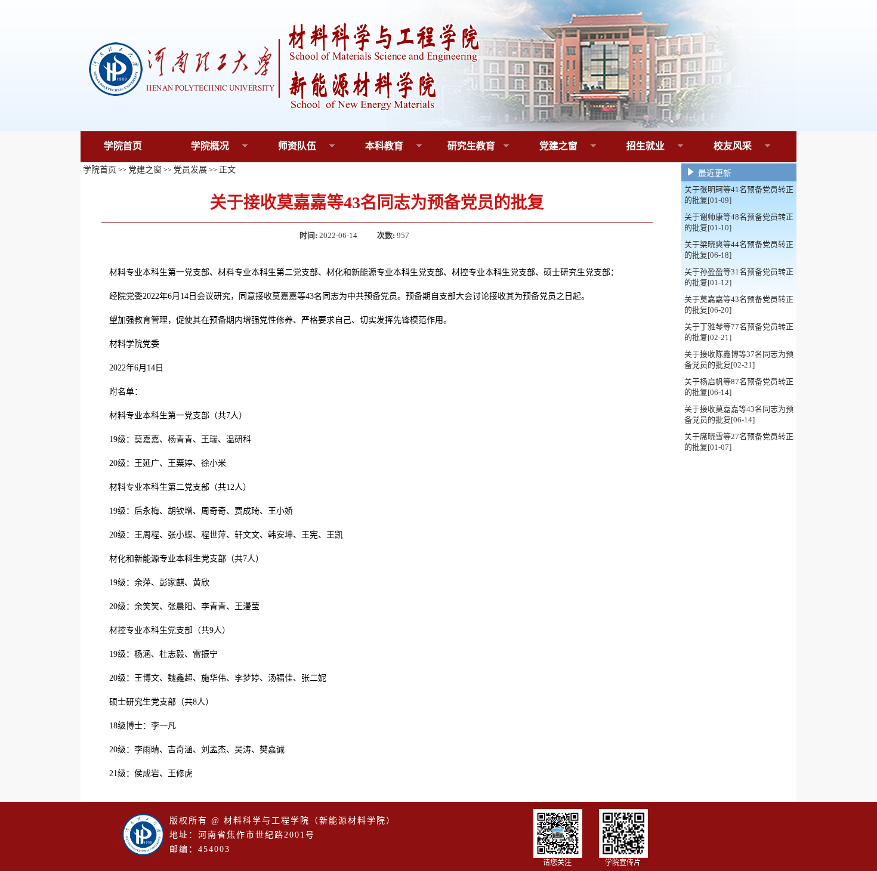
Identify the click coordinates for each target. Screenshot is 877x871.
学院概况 (198, 147)
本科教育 (372, 147)
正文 (227, 169)
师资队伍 (285, 147)
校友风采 (721, 147)
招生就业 (634, 147)
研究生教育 (462, 147)
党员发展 (190, 169)
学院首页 (123, 146)
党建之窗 (547, 147)
